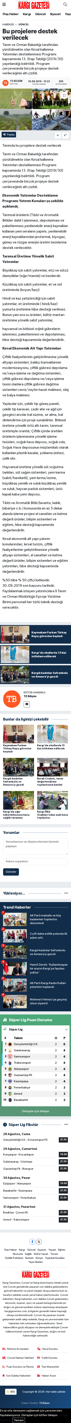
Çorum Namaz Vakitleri (20, 1357)
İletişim (29, 1258)
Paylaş (11, 134)
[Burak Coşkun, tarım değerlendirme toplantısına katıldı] (52, 767)
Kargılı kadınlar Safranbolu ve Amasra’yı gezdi (13, 781)
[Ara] (65, 5)
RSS (12, 1391)
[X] (39, 1242)
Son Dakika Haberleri (18, 1375)
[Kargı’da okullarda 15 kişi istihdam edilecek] (52, 733)
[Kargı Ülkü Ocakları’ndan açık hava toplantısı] (52, 800)
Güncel (40, 14)
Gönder (11, 871)
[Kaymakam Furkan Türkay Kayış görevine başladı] (18, 733)
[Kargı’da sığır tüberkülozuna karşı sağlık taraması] (18, 800)
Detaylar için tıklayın (35, 1111)
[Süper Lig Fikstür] (66, 1124)
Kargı (27, 14)
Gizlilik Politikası (14, 1258)
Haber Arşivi (49, 1375)
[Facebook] (32, 1242)
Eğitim (61, 1249)
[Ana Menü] (4, 4)
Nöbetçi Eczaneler (18, 1349)
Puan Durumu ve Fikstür (20, 1366)
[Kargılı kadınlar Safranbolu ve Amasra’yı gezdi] (18, 767)
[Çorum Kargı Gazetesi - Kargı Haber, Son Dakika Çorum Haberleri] (33, 5)
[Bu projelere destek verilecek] (35, 109)
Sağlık (28, 1254)
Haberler (8, 24)
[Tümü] (66, 893)
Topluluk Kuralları (55, 1258)
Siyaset (55, 14)
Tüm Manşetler (50, 1366)
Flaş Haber (11, 14)
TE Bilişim (30, 696)
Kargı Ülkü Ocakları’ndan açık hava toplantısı (52, 815)
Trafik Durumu (49, 1357)
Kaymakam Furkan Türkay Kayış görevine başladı (17, 748)
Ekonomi (18, 1254)
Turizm (54, 1254)
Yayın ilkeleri (35, 1262)
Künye (39, 1258)
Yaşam (52, 1249)
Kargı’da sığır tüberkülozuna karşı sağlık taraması (16, 815)
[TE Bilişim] (12, 698)
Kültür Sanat (41, 1254)
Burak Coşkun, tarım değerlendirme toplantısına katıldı (50, 781)
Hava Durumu (50, 1349)
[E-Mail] (27, 704)
